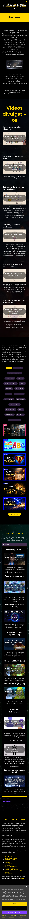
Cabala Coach (8, 873)
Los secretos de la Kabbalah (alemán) (13, 871)
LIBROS (21, 409)
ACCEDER (20, 1)
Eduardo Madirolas (9, 861)
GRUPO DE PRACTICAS (10, 383)
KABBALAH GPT (19, 394)
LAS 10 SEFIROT (10, 378)
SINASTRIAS (20, 414)
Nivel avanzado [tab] (6, 801)
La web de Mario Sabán (11, 858)
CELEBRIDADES (10, 409)
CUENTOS (20, 378)
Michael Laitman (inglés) (11, 869)
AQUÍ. (22, 878)
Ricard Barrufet (9, 856)
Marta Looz (7, 865)
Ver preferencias (14, 912)
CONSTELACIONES (14, 420)
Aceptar (14, 903)
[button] (26, 886)
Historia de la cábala (10, 859)
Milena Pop (7, 862)
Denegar (14, 908)
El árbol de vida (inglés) (11, 866)
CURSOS (22, 383)
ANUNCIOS (9, 388)
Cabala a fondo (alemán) (11, 863)
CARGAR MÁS (14, 514)
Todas (8, 368)
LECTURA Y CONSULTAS (14, 373)
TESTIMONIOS (19, 388)
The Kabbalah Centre (10, 868)
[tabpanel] (14, 671)
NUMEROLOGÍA (9, 399)
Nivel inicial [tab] (5, 544)
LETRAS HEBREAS (14, 404)
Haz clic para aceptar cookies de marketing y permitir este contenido (14, 64)
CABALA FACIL (18, 368)
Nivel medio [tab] (5, 798)
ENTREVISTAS (20, 399)
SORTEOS (8, 394)
